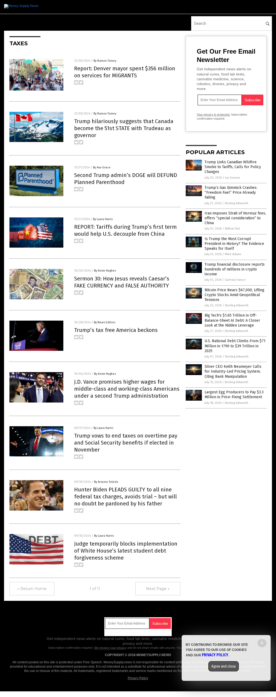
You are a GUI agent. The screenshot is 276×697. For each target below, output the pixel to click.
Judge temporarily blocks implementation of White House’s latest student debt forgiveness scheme (125, 550)
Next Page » (158, 588)
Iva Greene (232, 177)
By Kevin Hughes (105, 270)
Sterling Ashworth (236, 203)
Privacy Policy (138, 678)
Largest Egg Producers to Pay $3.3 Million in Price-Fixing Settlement (234, 394)
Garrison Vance (235, 280)
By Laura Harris (103, 219)
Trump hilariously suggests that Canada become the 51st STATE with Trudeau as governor (123, 128)
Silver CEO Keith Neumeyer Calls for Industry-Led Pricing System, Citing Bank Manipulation (233, 371)
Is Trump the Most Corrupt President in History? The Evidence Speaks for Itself (234, 244)
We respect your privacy (110, 647)
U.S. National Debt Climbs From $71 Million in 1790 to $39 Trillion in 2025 (235, 346)
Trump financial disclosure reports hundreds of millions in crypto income (235, 269)
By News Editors (104, 322)
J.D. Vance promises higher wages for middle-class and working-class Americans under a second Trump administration (127, 389)
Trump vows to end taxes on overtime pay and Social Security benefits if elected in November (125, 442)
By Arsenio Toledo (106, 482)
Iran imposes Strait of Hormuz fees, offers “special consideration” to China (235, 218)
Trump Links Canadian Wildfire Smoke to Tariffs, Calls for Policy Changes (233, 167)
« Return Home (32, 588)
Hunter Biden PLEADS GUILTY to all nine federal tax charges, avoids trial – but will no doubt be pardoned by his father (125, 496)
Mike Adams (233, 254)
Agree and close (223, 666)
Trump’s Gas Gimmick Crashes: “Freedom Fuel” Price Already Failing (231, 192)
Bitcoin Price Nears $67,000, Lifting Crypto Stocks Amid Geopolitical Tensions (234, 295)
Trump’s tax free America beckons (116, 330)
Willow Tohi (232, 228)
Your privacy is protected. (213, 114)
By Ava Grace (102, 167)
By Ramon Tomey (105, 61)
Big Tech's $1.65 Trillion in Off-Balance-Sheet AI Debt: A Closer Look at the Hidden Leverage (232, 320)
